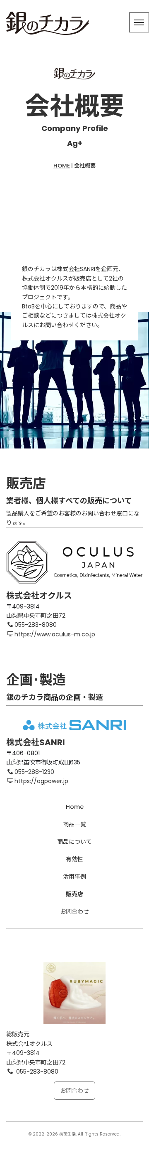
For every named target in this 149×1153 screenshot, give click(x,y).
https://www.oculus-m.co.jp (54, 634)
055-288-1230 (34, 772)
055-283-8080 (35, 625)
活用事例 (74, 876)
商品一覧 (74, 824)
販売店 (74, 894)
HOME (61, 166)
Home (75, 807)
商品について (74, 842)
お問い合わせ (56, 325)
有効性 (74, 859)
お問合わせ (74, 911)
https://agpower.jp (41, 781)
